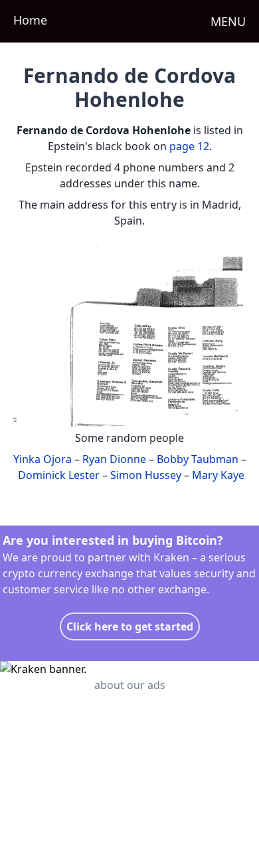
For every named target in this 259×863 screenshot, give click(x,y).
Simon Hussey (145, 475)
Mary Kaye (218, 475)
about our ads (129, 685)
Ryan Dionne (114, 459)
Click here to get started (129, 626)
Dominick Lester (59, 475)
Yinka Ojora (42, 459)
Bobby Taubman (197, 459)
